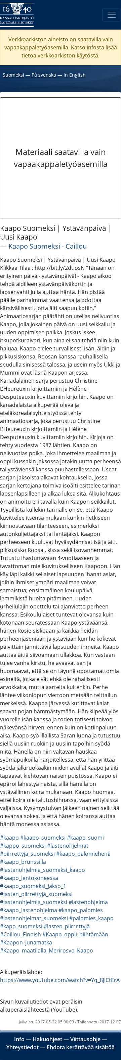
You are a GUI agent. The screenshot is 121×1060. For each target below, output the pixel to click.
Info (19, 1039)
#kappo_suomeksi (23, 845)
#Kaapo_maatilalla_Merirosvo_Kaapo (46, 950)
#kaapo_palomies (80, 910)
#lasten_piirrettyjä (67, 926)
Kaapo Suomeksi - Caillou (47, 246)
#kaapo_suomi (85, 837)
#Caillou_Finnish (20, 934)
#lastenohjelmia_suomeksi (33, 902)
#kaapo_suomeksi (43, 837)
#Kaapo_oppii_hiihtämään (75, 934)
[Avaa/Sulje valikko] (111, 15)
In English (75, 75)
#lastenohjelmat (67, 845)
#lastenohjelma (88, 902)
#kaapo (9, 837)
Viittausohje (85, 1039)
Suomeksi (13, 75)
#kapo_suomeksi (21, 926)
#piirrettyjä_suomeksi (27, 853)
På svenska (44, 75)
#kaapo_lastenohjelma (28, 910)
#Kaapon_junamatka (26, 942)
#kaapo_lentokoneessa (29, 878)
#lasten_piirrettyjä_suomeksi (36, 894)
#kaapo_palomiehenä (83, 853)
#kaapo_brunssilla (23, 861)
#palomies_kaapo (91, 918)
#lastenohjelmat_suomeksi (34, 918)
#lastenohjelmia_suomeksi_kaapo (42, 870)
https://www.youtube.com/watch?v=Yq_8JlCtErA (60, 980)
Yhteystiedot (22, 1047)
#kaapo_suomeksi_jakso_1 (33, 886)
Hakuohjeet (47, 1039)
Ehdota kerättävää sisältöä (81, 1047)
